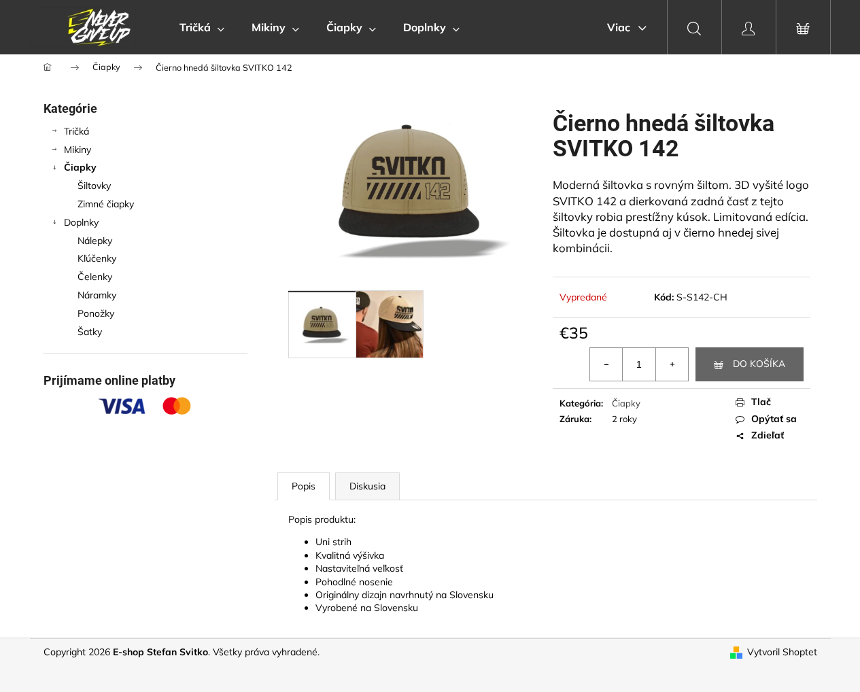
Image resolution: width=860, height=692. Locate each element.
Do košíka (759, 364)
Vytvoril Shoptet (782, 652)
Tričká (76, 131)
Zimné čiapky (106, 204)
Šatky (90, 332)
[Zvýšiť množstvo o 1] (671, 364)
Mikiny (77, 149)
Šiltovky (94, 185)
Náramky (97, 295)
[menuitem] (202, 27)
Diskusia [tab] (367, 486)
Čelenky (95, 277)
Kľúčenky (97, 258)
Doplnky (81, 222)
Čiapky (80, 167)
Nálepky (95, 241)
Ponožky (96, 313)
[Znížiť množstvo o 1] (606, 364)
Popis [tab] (303, 486)
